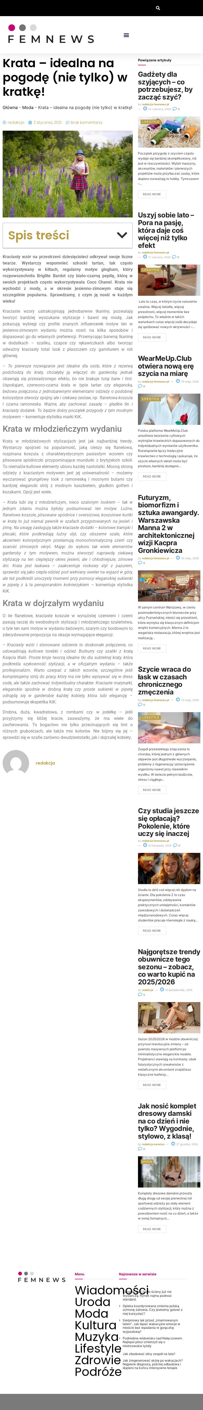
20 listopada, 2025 (159, 845)
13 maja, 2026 (189, 700)
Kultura (94, 1325)
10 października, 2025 (178, 989)
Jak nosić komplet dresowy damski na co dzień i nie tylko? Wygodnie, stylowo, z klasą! (167, 1121)
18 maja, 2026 (189, 558)
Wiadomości (94, 1290)
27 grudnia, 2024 (187, 1144)
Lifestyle (150, 122)
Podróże (94, 1372)
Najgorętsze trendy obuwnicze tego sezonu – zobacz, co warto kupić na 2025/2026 (169, 967)
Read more (152, 194)
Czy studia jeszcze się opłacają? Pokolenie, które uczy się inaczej (168, 822)
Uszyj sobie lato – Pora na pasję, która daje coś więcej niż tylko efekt (166, 230)
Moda (28, 107)
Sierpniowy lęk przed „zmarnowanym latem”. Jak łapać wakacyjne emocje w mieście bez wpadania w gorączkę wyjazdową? (151, 1326)
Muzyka (94, 1337)
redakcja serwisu (153, 1144)
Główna (10, 107)
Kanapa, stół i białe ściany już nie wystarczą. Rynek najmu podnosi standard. (147, 1295)
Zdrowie (94, 1360)
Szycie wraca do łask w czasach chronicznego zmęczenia (164, 680)
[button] (158, 8)
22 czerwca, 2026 (159, 109)
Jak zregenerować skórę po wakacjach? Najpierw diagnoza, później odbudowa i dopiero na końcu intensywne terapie (153, 1364)
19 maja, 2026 (189, 381)
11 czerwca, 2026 (158, 257)
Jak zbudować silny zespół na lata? (149, 1354)
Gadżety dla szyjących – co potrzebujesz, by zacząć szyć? (165, 85)
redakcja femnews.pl (155, 104)
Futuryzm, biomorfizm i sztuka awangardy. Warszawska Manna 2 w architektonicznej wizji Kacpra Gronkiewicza (168, 523)
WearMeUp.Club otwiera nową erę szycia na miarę (166, 365)
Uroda (92, 1302)
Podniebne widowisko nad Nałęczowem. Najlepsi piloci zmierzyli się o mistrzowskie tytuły (153, 1342)
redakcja (147, 989)
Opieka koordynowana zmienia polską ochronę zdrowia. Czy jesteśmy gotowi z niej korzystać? (153, 1310)
